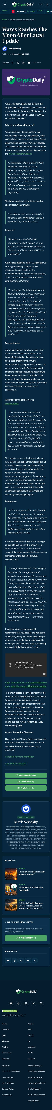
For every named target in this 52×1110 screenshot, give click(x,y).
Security (31, 1035)
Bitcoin (5, 1024)
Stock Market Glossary (36, 1095)
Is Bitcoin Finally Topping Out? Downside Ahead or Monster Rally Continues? (31, 906)
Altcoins (5, 1041)
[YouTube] (8, 960)
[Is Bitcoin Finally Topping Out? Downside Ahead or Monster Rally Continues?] (11, 905)
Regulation (32, 1047)
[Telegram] (28, 960)
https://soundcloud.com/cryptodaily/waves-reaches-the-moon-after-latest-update (26, 684)
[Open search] (41, 4)
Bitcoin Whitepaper (35, 1077)
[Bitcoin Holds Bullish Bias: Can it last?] (11, 890)
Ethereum (5, 1030)
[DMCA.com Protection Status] (10, 1011)
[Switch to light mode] (47, 4)
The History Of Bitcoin (36, 1072)
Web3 (30, 1030)
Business (5, 1059)
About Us (6, 1066)
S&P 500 (31, 1059)
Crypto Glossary (34, 1089)
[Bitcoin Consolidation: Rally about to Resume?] (11, 874)
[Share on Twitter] (17, 63)
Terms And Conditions (11, 1072)
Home (4, 20)
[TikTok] (14, 960)
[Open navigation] (4, 4)
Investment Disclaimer (36, 1083)
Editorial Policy (8, 1089)
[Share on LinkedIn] (23, 63)
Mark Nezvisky (26, 821)
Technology (6, 1053)
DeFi (4, 1035)
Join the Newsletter (26, 938)
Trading (5, 1047)
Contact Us (6, 1095)
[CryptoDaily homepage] (23, 4)
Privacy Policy (7, 1077)
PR (29, 1041)
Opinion (31, 1024)
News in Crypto (33, 1101)
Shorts (30, 1053)
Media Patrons (8, 1083)
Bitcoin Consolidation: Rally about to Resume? (32, 873)
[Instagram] (21, 960)
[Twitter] (34, 960)
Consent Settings (34, 1066)
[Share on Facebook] (12, 63)
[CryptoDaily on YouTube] (29, 63)
